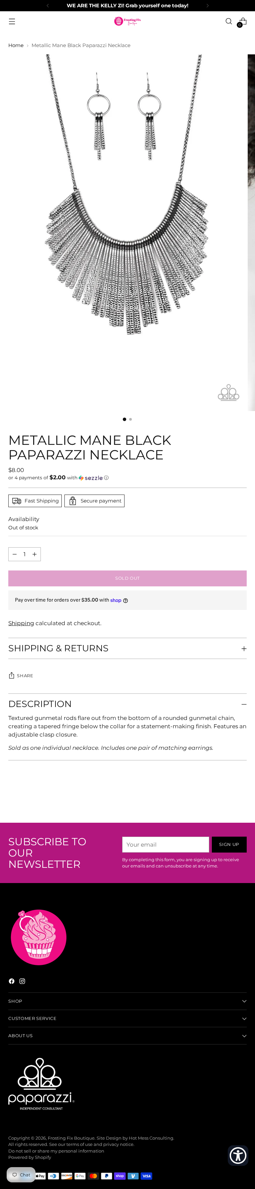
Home (16, 45)
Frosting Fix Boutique (71, 1138)
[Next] (207, 5)
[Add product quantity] (15, 554)
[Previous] (48, 5)
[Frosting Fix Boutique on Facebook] (12, 982)
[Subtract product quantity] (35, 554)
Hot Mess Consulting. (151, 1138)
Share (25, 675)
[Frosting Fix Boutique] (127, 21)
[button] (127, 477)
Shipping (21, 623)
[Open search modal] (229, 21)
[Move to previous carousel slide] (225, 800)
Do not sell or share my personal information (56, 1151)
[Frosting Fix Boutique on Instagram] (23, 982)
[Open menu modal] (12, 21)
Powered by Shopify (29, 1157)
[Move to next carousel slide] (241, 799)
